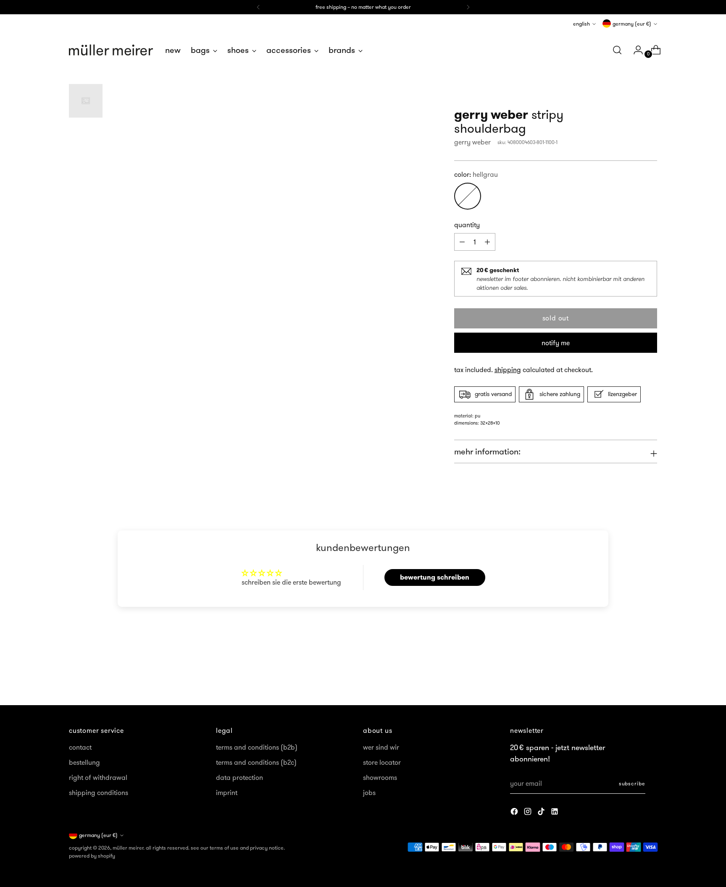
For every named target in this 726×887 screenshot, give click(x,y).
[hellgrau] (467, 196)
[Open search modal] (617, 50)
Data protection (239, 777)
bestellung (84, 762)
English (581, 24)
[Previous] (258, 7)
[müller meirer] (111, 50)
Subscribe (632, 783)
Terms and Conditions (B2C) (256, 762)
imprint (226, 792)
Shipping (508, 369)
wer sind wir (381, 747)
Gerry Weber (472, 142)
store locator (382, 762)
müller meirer (128, 848)
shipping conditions (98, 792)
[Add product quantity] (462, 242)
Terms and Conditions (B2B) (256, 747)
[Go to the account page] (634, 50)
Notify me (556, 343)
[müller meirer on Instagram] (528, 812)
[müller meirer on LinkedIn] (555, 812)
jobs (369, 792)
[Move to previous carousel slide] (630, 676)
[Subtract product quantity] (487, 242)
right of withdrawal (98, 777)
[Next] (468, 7)
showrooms (380, 777)
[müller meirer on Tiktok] (542, 812)
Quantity (467, 224)
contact (80, 747)
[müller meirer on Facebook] (515, 812)
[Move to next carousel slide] (650, 676)
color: (476, 174)
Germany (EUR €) (632, 24)
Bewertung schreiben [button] (434, 577)
